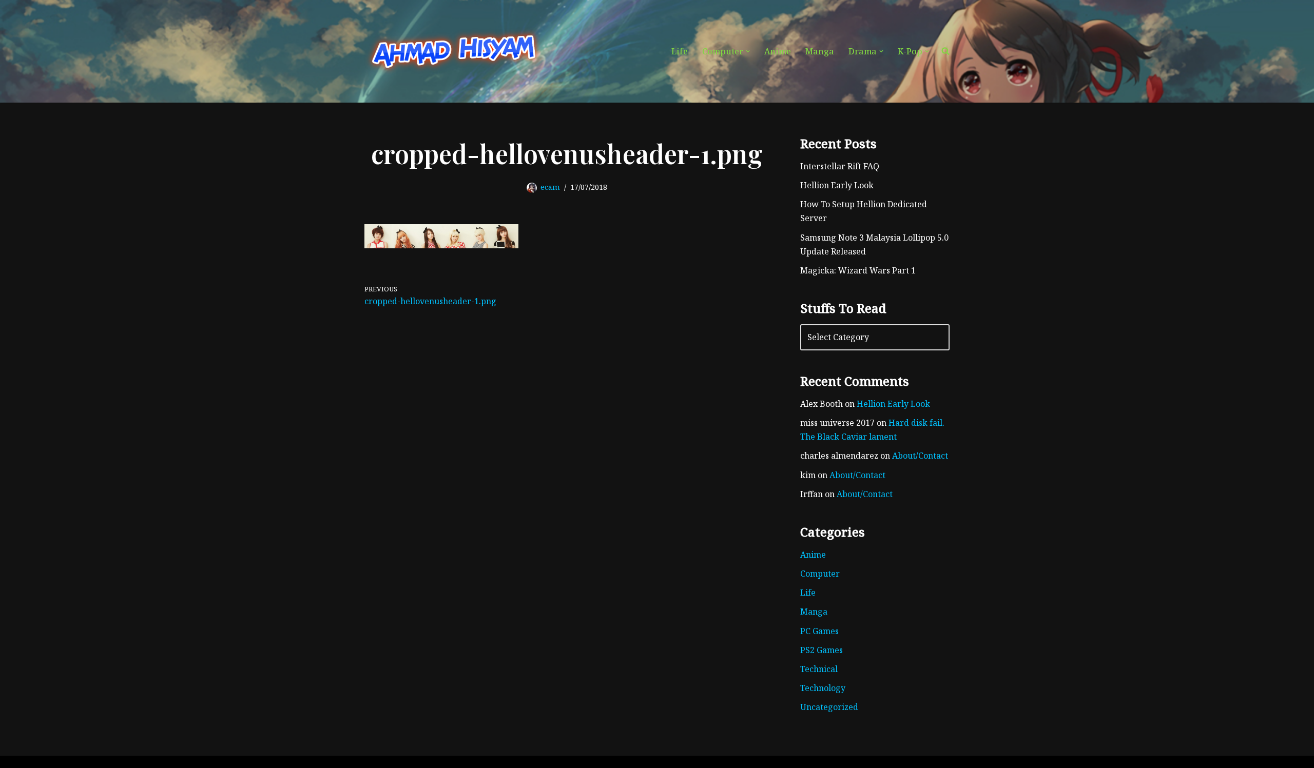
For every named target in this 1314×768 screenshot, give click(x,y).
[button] (748, 51)
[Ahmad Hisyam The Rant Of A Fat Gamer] (454, 51)
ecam (550, 187)
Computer (820, 573)
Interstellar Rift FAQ (839, 166)
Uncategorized (829, 707)
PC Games (819, 631)
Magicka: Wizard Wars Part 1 (858, 270)
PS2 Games (821, 650)
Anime (777, 51)
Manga (819, 51)
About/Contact (920, 455)
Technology (822, 688)
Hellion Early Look (837, 185)
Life (679, 51)
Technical (819, 669)
